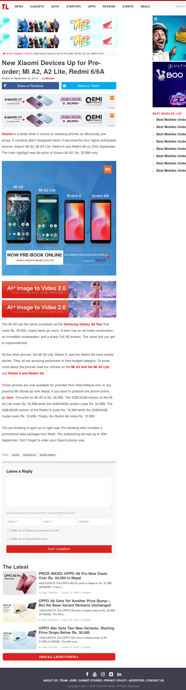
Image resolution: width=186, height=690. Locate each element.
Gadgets (37, 6)
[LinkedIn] (119, 674)
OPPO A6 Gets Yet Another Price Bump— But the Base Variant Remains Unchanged (75, 603)
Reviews (109, 6)
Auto (55, 6)
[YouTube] (95, 674)
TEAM (63, 680)
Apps (92, 6)
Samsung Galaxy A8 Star (83, 324)
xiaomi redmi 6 (48, 455)
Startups (73, 6)
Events (128, 6)
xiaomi (15, 455)
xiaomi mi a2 (29, 455)
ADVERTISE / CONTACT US (146, 680)
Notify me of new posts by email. (29, 539)
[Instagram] (103, 674)
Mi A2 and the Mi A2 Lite (90, 366)
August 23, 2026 (70, 592)
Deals (145, 6)
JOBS (73, 680)
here (9, 397)
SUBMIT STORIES (90, 680)
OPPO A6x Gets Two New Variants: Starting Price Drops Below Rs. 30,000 (76, 630)
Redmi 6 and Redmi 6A (26, 373)
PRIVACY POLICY (115, 680)
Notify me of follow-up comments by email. (35, 530)
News (19, 6)
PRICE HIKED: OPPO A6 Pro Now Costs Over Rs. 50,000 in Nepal (73, 575)
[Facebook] (87, 674)
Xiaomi (7, 133)
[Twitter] (111, 674)
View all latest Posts (58, 657)
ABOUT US (50, 680)
